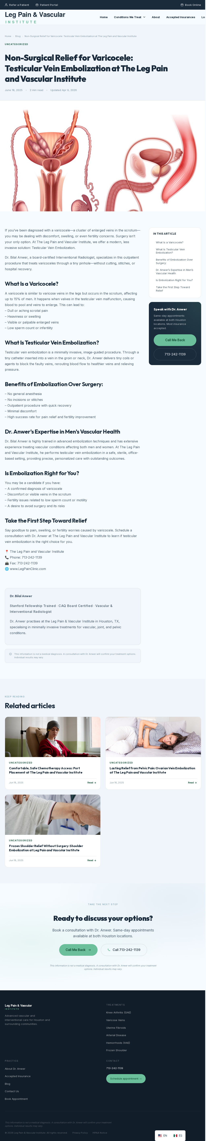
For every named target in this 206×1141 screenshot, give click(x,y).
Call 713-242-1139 (126, 950)
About (156, 17)
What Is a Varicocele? (169, 242)
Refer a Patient (19, 4)
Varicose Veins (115, 1020)
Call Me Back (175, 340)
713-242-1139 (175, 354)
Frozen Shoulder (116, 1050)
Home (104, 17)
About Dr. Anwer (15, 1068)
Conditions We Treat (127, 17)
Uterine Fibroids (116, 1027)
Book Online (193, 4)
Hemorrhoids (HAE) (118, 1042)
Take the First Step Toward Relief (173, 289)
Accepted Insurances (180, 17)
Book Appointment (16, 1098)
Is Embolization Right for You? (174, 280)
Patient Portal (49, 4)
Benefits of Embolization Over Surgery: (174, 261)
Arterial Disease (116, 1035)
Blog (18, 36)
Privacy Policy (80, 1132)
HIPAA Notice (100, 1132)
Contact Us (12, 1091)
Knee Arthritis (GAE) (118, 1012)
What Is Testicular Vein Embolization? (170, 251)
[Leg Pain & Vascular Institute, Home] (47, 17)
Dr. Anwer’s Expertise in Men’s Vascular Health (174, 271)
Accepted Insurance (18, 1076)
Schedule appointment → (126, 1078)
